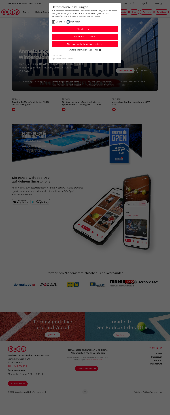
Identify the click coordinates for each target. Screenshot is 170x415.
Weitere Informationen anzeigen (84, 50)
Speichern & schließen (85, 36)
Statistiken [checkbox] (75, 21)
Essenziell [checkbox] (60, 21)
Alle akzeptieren (85, 29)
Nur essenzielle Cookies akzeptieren (85, 44)
